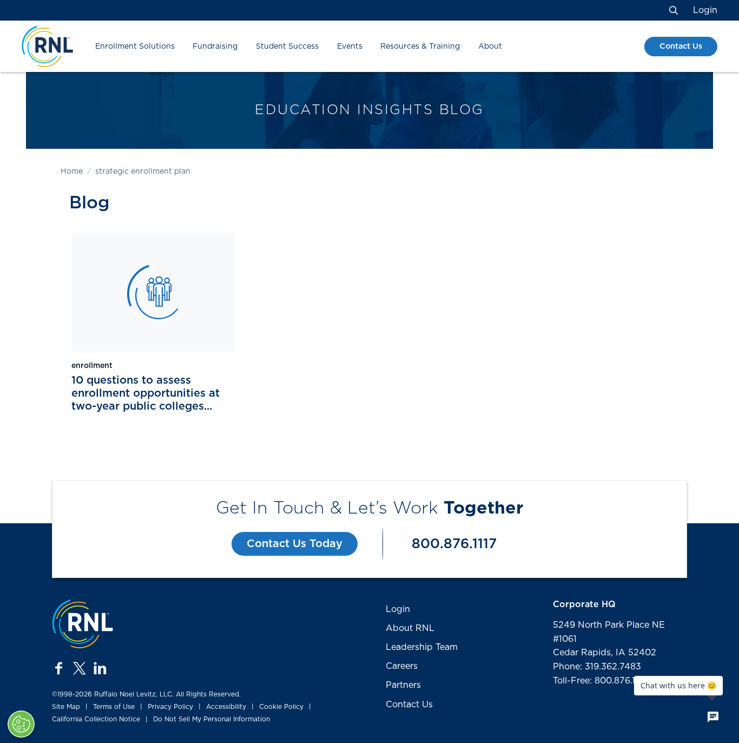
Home (72, 171)
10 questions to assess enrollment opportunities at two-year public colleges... (145, 393)
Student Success (287, 46)
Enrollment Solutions (135, 46)
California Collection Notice (96, 719)
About (490, 46)
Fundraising (215, 46)
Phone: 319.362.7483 (597, 666)
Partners (403, 685)
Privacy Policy (170, 706)
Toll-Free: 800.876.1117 (600, 680)
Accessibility (226, 706)
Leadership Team (422, 647)
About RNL (410, 628)
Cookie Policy (281, 706)
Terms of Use (114, 706)
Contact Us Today (294, 543)
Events (349, 46)
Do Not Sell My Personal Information (211, 719)
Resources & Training (420, 46)
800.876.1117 (454, 544)
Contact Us (680, 46)
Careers (402, 666)
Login (705, 10)
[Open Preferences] (21, 724)
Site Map (66, 706)
